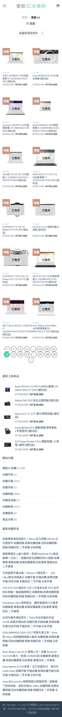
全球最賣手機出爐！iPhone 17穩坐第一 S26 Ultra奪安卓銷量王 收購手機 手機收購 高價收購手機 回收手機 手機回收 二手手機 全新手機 (30, 577)
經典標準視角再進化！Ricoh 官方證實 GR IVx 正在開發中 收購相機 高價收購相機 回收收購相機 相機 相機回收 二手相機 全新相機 (30, 543)
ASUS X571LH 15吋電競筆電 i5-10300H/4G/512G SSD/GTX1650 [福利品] (46, 279)
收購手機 (7, 481)
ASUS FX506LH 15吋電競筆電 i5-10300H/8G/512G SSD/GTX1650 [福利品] (46, 128)
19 (27, 354)
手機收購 (31, 712)
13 (39, 348)
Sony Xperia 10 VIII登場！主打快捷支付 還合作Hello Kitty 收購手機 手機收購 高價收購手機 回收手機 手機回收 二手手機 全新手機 (30, 670)
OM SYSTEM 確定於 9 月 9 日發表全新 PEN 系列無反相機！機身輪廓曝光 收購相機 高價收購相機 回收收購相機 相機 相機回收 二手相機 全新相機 (30, 592)
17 (13, 354)
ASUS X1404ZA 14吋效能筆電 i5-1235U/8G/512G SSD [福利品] (15, 78)
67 (40, 354)
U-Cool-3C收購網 (27, 704)
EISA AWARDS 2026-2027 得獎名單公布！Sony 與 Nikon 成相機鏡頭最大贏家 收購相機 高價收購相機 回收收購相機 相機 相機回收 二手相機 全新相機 (30, 639)
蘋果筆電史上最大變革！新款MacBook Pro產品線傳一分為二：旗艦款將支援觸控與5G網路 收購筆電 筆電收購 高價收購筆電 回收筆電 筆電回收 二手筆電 (30, 560)
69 (54, 354)
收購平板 (7, 474)
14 (46, 348)
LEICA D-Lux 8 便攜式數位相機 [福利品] (46, 228)
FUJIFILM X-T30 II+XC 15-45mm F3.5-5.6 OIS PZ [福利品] (15, 279)
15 (53, 348)
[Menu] (4, 6)
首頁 (24, 17)
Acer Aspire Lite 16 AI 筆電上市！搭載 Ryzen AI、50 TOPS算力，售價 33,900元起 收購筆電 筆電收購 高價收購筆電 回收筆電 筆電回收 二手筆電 (31, 656)
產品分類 (7, 519)
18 (20, 354)
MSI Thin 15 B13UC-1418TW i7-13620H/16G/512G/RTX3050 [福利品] (17, 330)
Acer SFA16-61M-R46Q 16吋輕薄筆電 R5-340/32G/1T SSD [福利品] (46, 328)
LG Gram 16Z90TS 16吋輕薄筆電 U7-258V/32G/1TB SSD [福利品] (15, 128)
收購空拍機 (9, 500)
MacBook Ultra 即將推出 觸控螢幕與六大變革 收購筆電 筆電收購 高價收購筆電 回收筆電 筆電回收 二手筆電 (30, 607)
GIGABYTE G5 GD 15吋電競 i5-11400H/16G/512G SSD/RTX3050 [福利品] (15, 177)
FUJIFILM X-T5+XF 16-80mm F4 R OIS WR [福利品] (15, 229)
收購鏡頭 (7, 513)
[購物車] (58, 5)
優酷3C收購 (9, 468)
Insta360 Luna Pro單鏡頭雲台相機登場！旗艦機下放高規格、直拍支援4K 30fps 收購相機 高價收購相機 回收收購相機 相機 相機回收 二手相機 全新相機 (30, 688)
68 (47, 354)
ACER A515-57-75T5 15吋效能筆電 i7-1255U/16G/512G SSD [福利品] (46, 178)
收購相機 (7, 493)
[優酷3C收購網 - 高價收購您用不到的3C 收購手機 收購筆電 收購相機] (31, 6)
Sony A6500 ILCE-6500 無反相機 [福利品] (46, 77)
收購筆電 (7, 506)
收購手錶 (7, 487)
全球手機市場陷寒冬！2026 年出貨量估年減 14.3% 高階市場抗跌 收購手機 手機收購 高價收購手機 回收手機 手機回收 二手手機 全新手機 (30, 621)
